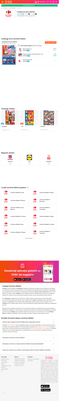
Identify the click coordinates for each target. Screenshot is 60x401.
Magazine (6, 7)
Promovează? (4, 360)
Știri (2, 370)
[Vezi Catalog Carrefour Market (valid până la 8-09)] (9, 55)
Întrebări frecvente (5, 359)
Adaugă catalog (4, 369)
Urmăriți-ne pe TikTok (19, 365)
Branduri (3, 364)
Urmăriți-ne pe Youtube (19, 363)
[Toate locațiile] (27, 187)
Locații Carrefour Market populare (13, 187)
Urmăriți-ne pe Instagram (19, 362)
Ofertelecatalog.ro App (6, 365)
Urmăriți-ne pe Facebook (19, 360)
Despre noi (3, 367)
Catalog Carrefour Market (43, 326)
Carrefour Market (12, 7)
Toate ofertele (4, 362)
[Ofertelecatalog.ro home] (8, 1)
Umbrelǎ (33, 328)
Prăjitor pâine (43, 328)
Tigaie (36, 328)
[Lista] (53, 2)
